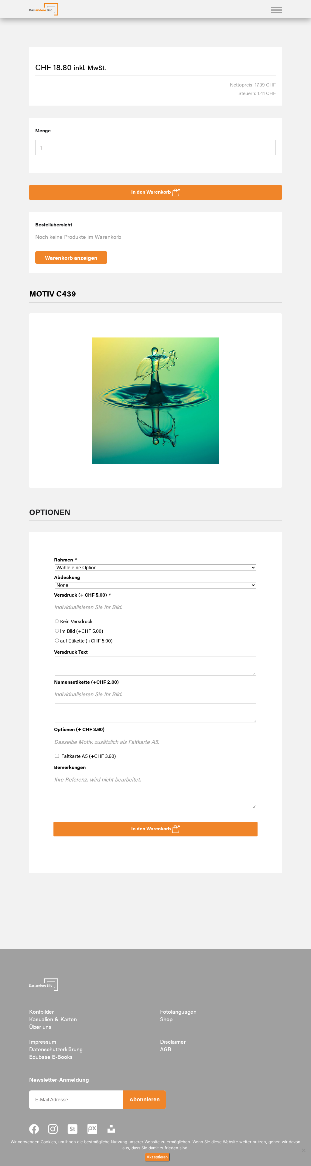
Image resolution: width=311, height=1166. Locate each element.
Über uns (40, 1026)
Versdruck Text (71, 651)
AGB (165, 1049)
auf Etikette (86, 640)
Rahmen (65, 559)
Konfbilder (41, 1011)
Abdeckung (67, 577)
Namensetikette (86, 681)
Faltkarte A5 (88, 755)
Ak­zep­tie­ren (157, 1157)
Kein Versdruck (76, 621)
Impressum (42, 1041)
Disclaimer (173, 1041)
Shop (166, 1019)
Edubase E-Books (51, 1056)
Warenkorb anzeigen (71, 257)
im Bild (81, 630)
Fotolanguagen (178, 1011)
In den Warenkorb (151, 828)
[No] (303, 1150)
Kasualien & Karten (53, 1019)
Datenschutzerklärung (56, 1049)
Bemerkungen (70, 767)
